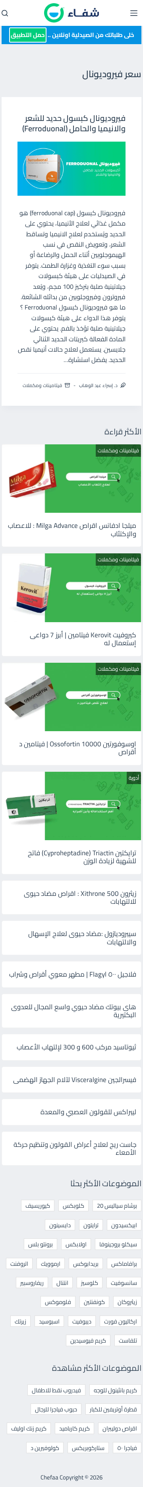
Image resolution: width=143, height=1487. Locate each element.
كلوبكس (73, 1205)
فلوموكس (58, 1301)
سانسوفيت (124, 1282)
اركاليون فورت (120, 1321)
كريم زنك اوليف (28, 1428)
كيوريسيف (37, 1205)
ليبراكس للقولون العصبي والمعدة (88, 1112)
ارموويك (50, 1263)
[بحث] (5, 13)
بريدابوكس (86, 1263)
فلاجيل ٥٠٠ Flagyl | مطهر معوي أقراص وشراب (72, 974)
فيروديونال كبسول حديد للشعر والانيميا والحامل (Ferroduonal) (74, 123)
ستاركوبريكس (88, 1447)
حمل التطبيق (28, 35)
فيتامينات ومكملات (42, 385)
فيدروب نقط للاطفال (56, 1390)
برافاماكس (124, 1263)
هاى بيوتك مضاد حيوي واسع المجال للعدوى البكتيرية (73, 1010)
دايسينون (60, 1225)
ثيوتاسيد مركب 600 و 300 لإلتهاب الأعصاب (76, 1047)
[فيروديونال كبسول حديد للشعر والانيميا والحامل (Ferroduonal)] (71, 169)
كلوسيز (89, 1282)
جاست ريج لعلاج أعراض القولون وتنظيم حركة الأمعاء (75, 1148)
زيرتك (20, 1321)
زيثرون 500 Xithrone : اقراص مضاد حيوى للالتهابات (80, 897)
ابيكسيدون (124, 1225)
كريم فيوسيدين (88, 1340)
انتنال (62, 1282)
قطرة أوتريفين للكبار (113, 1409)
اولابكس (76, 1244)
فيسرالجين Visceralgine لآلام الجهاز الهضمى (74, 1079)
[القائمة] (133, 13)
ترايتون (91, 1225)
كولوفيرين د (45, 1447)
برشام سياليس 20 (117, 1205)
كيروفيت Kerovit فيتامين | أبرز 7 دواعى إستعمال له (83, 639)
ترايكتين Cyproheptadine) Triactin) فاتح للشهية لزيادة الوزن (82, 857)
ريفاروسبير (32, 1282)
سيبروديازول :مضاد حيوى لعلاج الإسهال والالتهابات (82, 937)
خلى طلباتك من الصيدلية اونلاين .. (72, 35)
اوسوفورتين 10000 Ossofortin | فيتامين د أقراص (77, 748)
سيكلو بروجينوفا (118, 1244)
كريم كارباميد (74, 1428)
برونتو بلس (40, 1244)
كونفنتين (94, 1301)
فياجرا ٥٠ (127, 1447)
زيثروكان (127, 1301)
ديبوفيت (81, 1321)
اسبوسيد (49, 1321)
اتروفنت (19, 1263)
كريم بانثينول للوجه (115, 1390)
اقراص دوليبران (119, 1428)
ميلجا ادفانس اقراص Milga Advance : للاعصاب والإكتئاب (72, 529)
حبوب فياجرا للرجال (56, 1409)
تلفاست (128, 1340)
